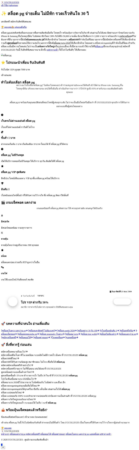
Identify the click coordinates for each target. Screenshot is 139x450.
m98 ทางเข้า (52, 50)
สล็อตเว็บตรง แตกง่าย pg (77, 434)
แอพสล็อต (94, 434)
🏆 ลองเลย (6, 27)
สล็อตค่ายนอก (58, 434)
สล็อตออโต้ (45, 434)
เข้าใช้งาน (6, 5)
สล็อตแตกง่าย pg (18, 434)
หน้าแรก (5, 434)
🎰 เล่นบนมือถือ (19, 27)
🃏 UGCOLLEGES (10, 2)
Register (14, 5)
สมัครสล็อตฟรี (33, 434)
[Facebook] (1, 445)
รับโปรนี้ (123, 301)
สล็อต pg (99, 46)
